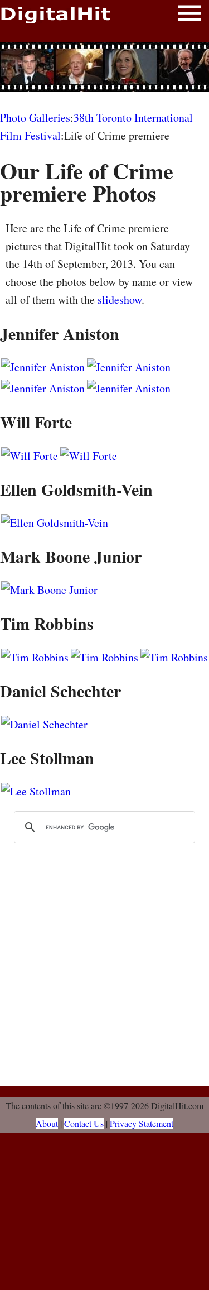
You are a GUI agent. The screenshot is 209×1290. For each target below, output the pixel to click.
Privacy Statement (141, 1123)
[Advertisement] (105, 67)
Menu (189, 15)
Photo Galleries (35, 117)
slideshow (120, 299)
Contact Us (84, 1123)
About (47, 1123)
